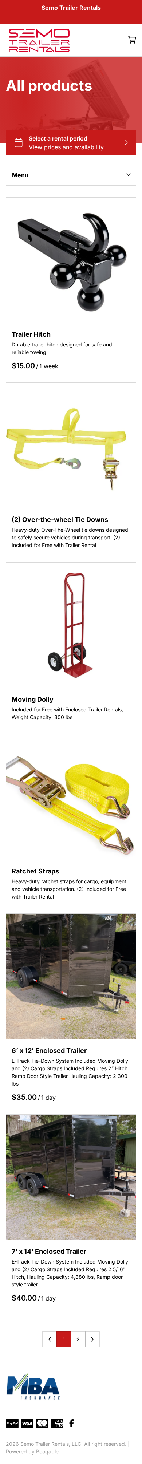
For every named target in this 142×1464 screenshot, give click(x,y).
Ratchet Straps (35, 871)
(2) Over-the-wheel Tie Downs (60, 520)
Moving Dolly (33, 699)
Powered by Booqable (32, 1451)
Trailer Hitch (31, 334)
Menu (20, 175)
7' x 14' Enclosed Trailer (49, 1251)
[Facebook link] (71, 1423)
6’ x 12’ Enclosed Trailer (49, 1051)
